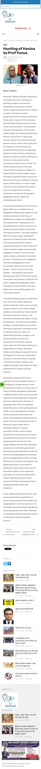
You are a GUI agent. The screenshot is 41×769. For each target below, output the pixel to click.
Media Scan (11, 61)
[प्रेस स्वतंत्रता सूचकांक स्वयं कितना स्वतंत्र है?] (8, 673)
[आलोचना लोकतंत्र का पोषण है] (8, 600)
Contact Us (15, 766)
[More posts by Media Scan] (5, 59)
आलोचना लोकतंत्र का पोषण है (24, 600)
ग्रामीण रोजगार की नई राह (23, 628)
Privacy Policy (6, 766)
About (22, 766)
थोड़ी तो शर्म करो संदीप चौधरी (24, 609)
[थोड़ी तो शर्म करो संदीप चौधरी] (8, 609)
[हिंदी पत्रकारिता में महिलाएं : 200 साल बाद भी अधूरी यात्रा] (8, 663)
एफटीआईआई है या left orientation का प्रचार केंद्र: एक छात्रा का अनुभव (26, 640)
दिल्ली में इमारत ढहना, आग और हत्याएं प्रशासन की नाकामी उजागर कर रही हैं (26, 653)
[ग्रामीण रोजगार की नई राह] (8, 628)
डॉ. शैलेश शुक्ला (28, 668)
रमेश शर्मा (27, 580)
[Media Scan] (20, 17)
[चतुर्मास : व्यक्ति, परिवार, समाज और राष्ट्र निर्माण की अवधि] (8, 575)
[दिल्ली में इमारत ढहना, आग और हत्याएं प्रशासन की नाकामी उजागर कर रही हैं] (8, 651)
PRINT (5, 44)
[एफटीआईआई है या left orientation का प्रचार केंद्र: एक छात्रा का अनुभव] (8, 638)
